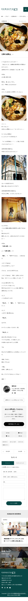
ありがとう (5, 441)
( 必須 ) (9, 471)
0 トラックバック (20, 463)
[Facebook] (15, 393)
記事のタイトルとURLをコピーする (14, 400)
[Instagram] (12, 393)
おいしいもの (13, 441)
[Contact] (10, 587)
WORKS (5, 519)
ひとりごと (20, 441)
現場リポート (5, 444)
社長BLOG (4, 21)
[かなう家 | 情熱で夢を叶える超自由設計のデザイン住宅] (9, 9)
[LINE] (2, 587)
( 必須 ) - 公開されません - (10, 476)
